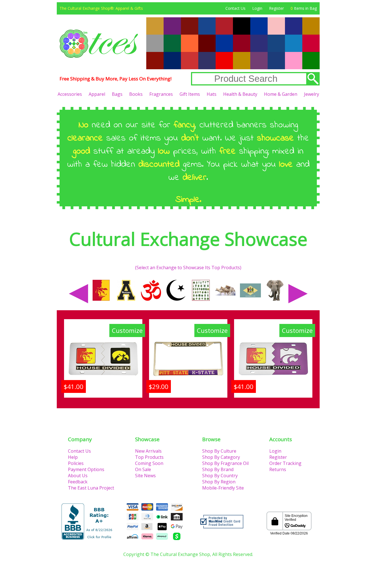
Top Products (149, 457)
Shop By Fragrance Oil (225, 463)
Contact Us (235, 8)
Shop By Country (220, 475)
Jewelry (311, 94)
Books (136, 94)
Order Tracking (285, 463)
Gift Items (190, 94)
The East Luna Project (91, 488)
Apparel (97, 94)
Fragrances (161, 94)
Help (73, 457)
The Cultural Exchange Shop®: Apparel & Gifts (101, 8)
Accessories (70, 94)
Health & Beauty (240, 94)
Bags (117, 94)
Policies (76, 463)
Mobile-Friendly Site (223, 488)
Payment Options (86, 469)
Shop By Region (218, 482)
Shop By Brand (218, 469)
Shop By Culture (219, 451)
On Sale (143, 469)
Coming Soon (149, 463)
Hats (211, 94)
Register (276, 8)
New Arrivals (148, 451)
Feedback (78, 482)
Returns (277, 469)
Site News (145, 475)
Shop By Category (221, 457)
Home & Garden (280, 94)
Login (257, 8)
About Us (78, 475)
